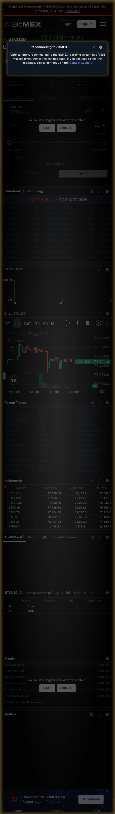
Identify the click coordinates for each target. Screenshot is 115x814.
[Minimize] (100, 47)
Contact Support (81, 62)
